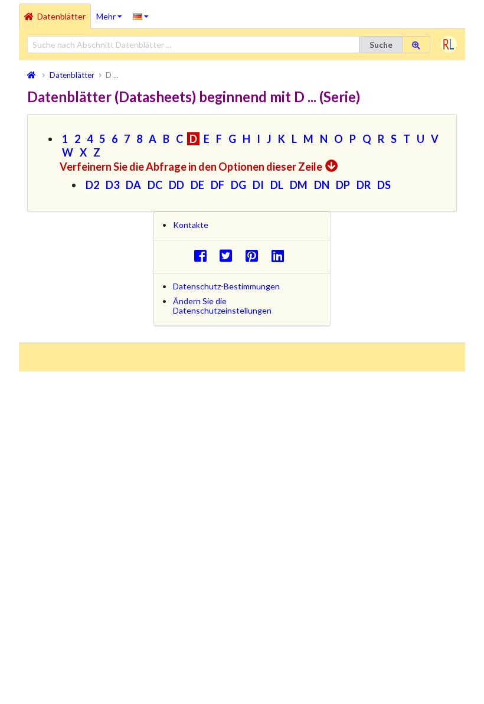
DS (384, 184)
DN (321, 184)
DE (197, 184)
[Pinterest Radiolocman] (255, 255)
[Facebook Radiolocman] (203, 255)
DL (276, 184)
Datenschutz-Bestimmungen (226, 286)
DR (364, 184)
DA (133, 184)
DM (299, 184)
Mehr (111, 12)
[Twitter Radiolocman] (229, 255)
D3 (112, 184)
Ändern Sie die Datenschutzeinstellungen (222, 305)
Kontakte (190, 225)
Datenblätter (61, 16)
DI (258, 184)
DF (217, 184)
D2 (92, 184)
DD (176, 184)
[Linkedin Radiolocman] (280, 255)
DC (155, 184)
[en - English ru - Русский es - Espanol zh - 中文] (140, 16)
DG (238, 184)
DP (343, 184)
